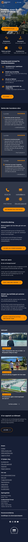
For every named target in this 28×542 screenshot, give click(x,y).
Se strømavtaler (8, 28)
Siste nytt (3, 477)
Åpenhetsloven (5, 482)
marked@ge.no (20, 194)
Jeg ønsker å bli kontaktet (14, 209)
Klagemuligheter (5, 468)
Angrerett (4, 466)
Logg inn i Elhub (5, 455)
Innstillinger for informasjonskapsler (11, 515)
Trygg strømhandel (6, 480)
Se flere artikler (13, 404)
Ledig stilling (4, 484)
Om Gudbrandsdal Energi (8, 475)
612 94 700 (7, 194)
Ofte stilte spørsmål (20, 203)
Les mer (5, 430)
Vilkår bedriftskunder (7, 453)
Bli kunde (6, 96)
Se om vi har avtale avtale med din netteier (12, 317)
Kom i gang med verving (10, 282)
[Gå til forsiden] (5, 2)
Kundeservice (5, 462)
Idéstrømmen (5, 486)
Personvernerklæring (7, 512)
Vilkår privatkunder (6, 451)
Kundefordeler (5, 489)
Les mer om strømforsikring (12, 248)
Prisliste (3, 448)
